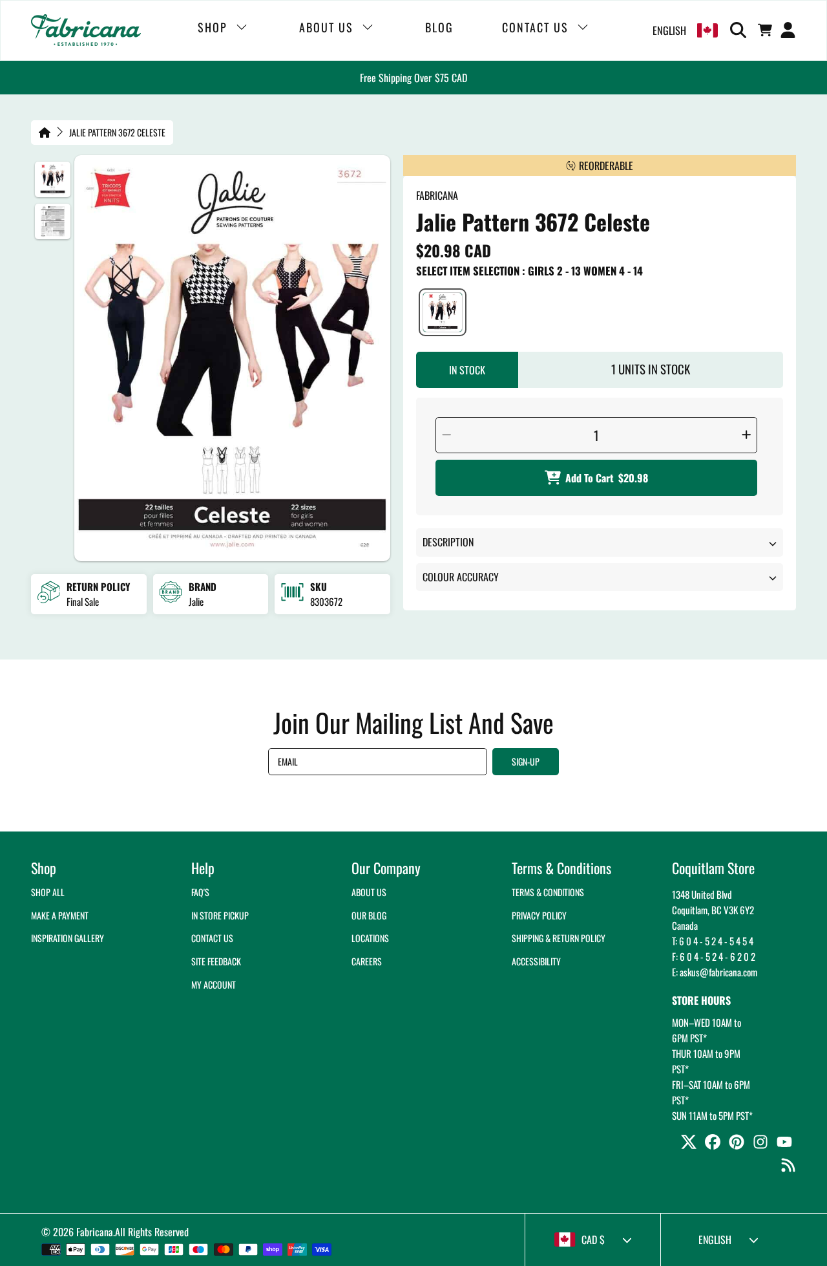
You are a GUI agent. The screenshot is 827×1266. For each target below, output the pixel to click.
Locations (370, 938)
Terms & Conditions (548, 892)
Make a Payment (60, 915)
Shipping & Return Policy (558, 938)
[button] (740, 30)
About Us (368, 892)
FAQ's (200, 892)
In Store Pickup (220, 915)
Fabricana (94, 1231)
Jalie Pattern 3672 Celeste (117, 132)
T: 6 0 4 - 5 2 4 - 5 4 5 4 (712, 941)
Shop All (48, 892)
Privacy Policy (539, 915)
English (669, 30)
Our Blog (368, 915)
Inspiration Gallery (67, 938)
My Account (213, 984)
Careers (366, 961)
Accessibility (536, 961)
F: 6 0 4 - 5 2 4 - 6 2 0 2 (713, 956)
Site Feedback (216, 961)
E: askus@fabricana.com (714, 972)
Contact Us (212, 938)
